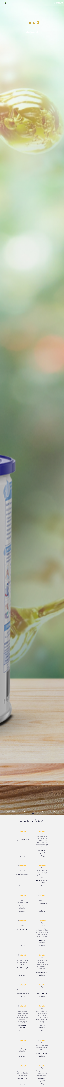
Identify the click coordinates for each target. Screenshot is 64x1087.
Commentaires (10, 811)
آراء (34, 811)
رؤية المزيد (42, 856)
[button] (5, 3)
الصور (24, 811)
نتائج (43, 811)
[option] (54, 811)
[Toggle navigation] (2, 3)
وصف (54, 811)
